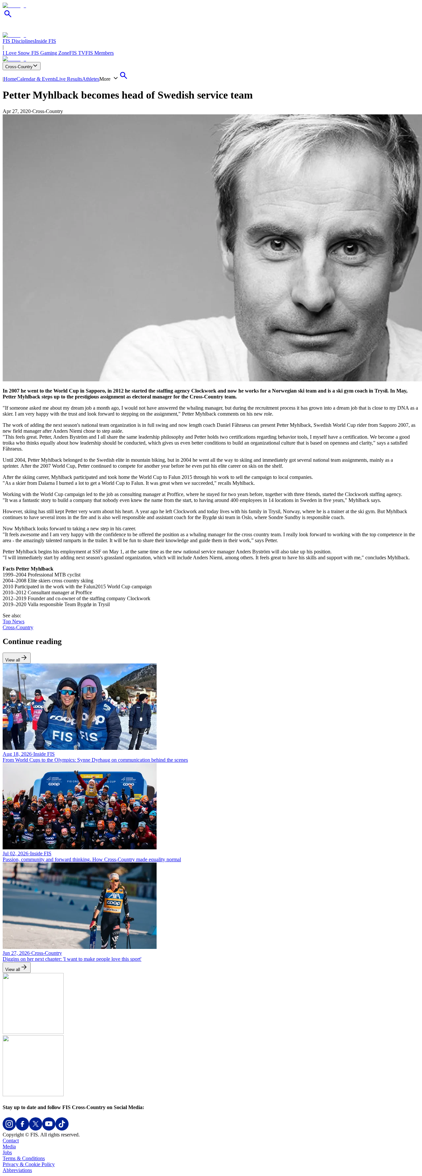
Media (9, 1146)
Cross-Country (19, 66)
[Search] (8, 17)
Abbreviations (17, 1170)
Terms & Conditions (24, 1158)
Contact (11, 1140)
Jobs (7, 1152)
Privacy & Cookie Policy (29, 1164)
